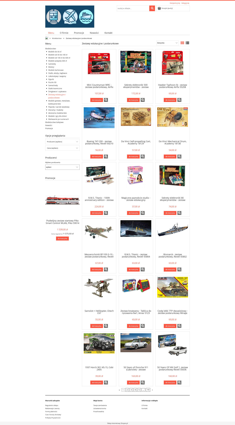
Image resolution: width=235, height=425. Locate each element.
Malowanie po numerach (58, 119)
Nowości (48, 125)
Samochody (53, 85)
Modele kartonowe (56, 70)
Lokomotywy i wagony (57, 76)
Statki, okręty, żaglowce (57, 73)
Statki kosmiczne (55, 88)
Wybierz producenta (52, 162)
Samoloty (52, 64)
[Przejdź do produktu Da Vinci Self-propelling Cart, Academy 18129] (135, 122)
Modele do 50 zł (54, 51)
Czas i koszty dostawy (53, 414)
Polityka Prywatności (52, 418)
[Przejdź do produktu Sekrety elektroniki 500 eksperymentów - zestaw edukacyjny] (135, 66)
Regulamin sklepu (51, 405)
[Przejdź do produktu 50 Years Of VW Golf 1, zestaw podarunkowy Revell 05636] (172, 348)
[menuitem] (51, 33)
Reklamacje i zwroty (52, 408)
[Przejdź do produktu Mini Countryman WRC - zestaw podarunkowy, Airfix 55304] (99, 66)
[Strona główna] (69, 16)
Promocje (49, 128)
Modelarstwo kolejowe (54, 122)
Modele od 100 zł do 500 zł (59, 58)
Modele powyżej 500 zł (57, 61)
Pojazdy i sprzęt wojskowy (58, 107)
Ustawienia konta (99, 408)
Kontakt (144, 408)
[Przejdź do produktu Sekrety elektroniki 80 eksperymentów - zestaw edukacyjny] (172, 179)
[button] (106, 100)
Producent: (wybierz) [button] (54, 142)
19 (148, 390)
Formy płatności (51, 411)
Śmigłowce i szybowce (57, 91)
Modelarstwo (50, 48)
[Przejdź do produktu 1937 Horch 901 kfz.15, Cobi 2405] (99, 348)
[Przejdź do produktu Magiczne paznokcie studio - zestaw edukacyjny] (135, 179)
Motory (51, 67)
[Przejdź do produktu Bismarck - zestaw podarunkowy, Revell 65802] (172, 235)
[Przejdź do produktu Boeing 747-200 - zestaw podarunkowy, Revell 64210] (99, 122)
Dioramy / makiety (55, 110)
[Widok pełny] (187, 43)
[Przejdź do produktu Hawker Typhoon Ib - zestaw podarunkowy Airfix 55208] (172, 66)
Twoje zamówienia (100, 405)
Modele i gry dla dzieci (57, 116)
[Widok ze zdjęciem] (182, 43)
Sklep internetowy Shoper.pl (117, 423)
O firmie (144, 405)
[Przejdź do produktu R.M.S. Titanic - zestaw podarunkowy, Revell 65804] (135, 235)
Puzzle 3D (52, 82)
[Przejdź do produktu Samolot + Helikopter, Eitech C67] (99, 292)
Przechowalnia (98, 411)
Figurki (51, 79)
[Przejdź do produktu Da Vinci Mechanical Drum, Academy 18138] (172, 122)
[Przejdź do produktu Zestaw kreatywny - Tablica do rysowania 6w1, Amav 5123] (135, 292)
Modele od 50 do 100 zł (57, 55)
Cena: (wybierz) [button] (52, 148)
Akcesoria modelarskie (57, 113)
